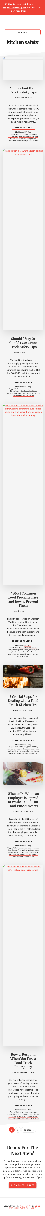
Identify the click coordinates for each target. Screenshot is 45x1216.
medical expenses (25, 852)
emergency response (26, 136)
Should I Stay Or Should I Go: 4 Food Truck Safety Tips (23, 343)
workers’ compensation (25, 856)
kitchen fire (29, 751)
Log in (33, 1208)
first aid (14, 850)
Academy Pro (26, 1206)
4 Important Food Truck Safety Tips (23, 90)
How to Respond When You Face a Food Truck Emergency (23, 1061)
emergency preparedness (28, 647)
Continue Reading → (23, 128)
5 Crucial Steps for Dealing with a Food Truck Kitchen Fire (23, 701)
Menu (24, 32)
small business (33, 1118)
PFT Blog (27, 132)
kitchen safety (22, 141)
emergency (24, 134)
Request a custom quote (14, 7)
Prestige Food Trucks (23, 22)
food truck (19, 138)
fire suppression (29, 749)
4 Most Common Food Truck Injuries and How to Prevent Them (23, 599)
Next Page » (28, 1131)
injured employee (32, 850)
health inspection (30, 138)
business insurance (24, 848)
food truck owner (20, 393)
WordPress (24, 1208)
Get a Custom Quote (22, 1185)
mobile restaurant (23, 656)
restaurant (11, 1118)
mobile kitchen (32, 141)
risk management (21, 1118)
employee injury (29, 650)
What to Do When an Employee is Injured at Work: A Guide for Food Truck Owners (23, 800)
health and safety (33, 393)
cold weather (23, 389)
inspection (12, 141)
